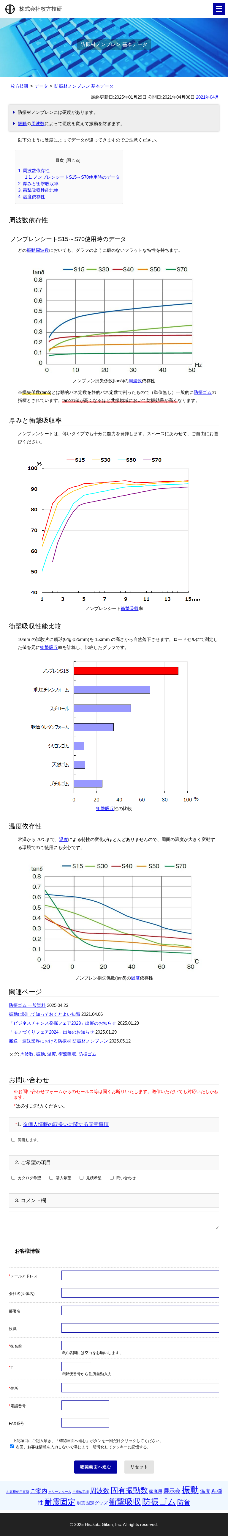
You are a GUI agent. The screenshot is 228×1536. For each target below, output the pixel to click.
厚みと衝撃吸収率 (38, 183)
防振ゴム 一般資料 (27, 1005)
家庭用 (155, 1491)
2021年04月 (207, 97)
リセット (139, 1466)
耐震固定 (60, 1501)
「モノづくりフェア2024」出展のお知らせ (51, 1032)
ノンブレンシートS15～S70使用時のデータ (72, 177)
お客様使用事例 (17, 1491)
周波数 (38, 123)
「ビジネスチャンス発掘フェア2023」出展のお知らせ (62, 1023)
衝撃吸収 (130, 608)
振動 (22, 123)
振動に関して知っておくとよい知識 (44, 1014)
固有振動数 (129, 1490)
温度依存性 (31, 196)
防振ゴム (203, 392)
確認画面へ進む (95, 1466)
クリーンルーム (59, 1491)
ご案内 (38, 1491)
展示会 (172, 1491)
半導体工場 (80, 1491)
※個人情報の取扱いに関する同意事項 (66, 1124)
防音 (183, 1502)
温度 (63, 839)
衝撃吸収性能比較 (38, 190)
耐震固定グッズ (92, 1502)
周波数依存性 (34, 170)
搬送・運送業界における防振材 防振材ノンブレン (58, 1040)
